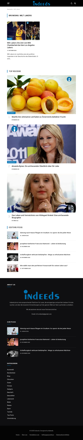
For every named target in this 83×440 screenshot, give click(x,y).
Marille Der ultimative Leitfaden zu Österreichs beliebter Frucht (39, 117)
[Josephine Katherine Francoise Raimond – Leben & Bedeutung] (12, 246)
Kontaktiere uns (34, 435)
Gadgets (10, 389)
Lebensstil (10, 399)
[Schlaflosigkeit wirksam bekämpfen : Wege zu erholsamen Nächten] (12, 257)
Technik (9, 412)
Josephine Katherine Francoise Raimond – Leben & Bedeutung (43, 244)
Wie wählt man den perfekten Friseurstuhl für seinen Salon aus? (44, 265)
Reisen (9, 405)
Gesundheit (11, 112)
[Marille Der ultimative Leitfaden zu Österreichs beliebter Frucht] (41, 94)
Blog (9, 211)
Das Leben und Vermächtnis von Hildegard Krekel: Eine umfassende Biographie (40, 216)
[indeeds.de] (41, 3)
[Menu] (8, 3)
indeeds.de (16, 119)
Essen (9, 382)
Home (18, 435)
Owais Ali (15, 220)
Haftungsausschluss (48, 435)
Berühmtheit (12, 162)
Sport (9, 38)
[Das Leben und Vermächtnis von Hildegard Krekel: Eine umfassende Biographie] (41, 193)
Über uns (24, 435)
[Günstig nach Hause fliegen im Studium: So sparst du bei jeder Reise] (12, 235)
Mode (9, 402)
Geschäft (10, 392)
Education (10, 379)
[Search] (75, 3)
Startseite (10, 9)
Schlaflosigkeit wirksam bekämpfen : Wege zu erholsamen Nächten (45, 255)
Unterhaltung (11, 418)
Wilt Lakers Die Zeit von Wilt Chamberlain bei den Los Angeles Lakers (21, 45)
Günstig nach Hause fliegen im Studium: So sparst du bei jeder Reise (45, 233)
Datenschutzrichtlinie (62, 435)
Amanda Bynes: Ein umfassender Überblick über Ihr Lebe (35, 166)
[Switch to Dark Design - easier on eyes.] (71, 3)
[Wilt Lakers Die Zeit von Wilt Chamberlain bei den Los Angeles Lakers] (23, 31)
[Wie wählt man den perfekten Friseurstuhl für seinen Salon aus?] (12, 268)
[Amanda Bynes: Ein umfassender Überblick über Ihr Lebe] (41, 143)
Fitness (9, 386)
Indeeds (50, 430)
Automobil (10, 369)
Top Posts (10, 415)
